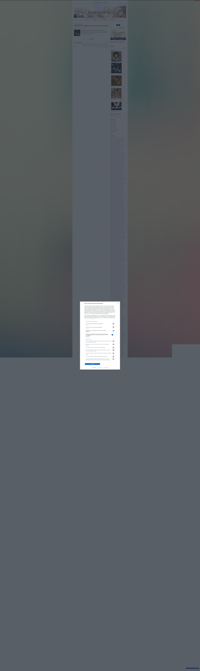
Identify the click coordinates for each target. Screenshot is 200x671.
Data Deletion (94, 367)
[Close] (118, 303)
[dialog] (100, 335)
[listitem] (100, 321)
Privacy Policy (106, 367)
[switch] (113, 323)
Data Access (100, 367)
